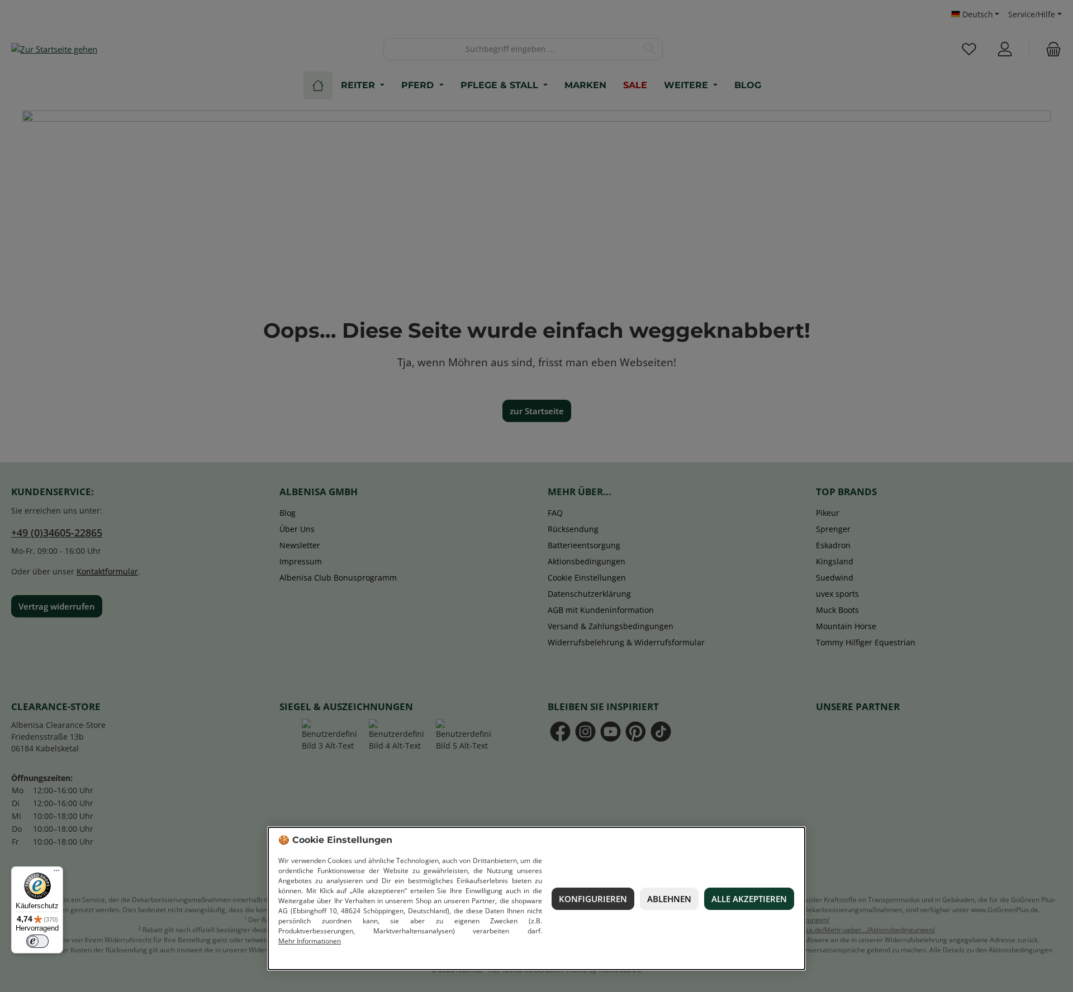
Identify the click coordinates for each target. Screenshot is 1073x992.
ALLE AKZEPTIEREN (749, 898)
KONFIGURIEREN (593, 898)
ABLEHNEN (669, 898)
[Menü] (56, 873)
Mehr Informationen (309, 941)
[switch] (37, 941)
